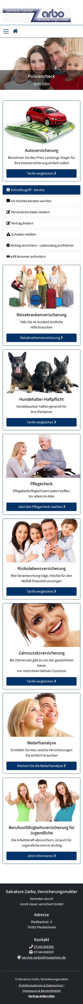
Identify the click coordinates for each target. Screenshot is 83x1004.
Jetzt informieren (40, 855)
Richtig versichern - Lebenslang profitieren (42, 245)
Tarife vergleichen (40, 173)
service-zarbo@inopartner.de (44, 957)
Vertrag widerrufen (41, 996)
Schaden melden (23, 234)
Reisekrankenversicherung (40, 337)
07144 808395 (44, 946)
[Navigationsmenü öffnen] (6, 31)
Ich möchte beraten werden (31, 201)
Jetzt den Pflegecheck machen (40, 507)
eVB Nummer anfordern (28, 256)
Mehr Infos (42, 83)
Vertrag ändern (21, 223)
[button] (15, 31)
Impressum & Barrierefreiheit (42, 991)
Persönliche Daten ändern (30, 212)
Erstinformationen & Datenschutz (41, 985)
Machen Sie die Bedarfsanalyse (40, 766)
